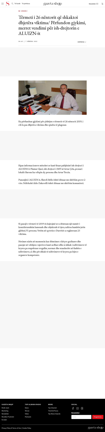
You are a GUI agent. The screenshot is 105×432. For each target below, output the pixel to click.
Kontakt (4, 420)
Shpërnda (81, 42)
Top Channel (52, 408)
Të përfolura (26, 3)
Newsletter (5, 414)
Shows (27, 411)
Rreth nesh (5, 408)
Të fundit (17, 3)
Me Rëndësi (22, 11)
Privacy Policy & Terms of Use (11, 428)
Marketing (5, 411)
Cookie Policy (26, 428)
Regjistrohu (98, 417)
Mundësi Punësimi (8, 417)
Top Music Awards (54, 414)
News (27, 408)
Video (27, 414)
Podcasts (28, 417)
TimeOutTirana (53, 411)
